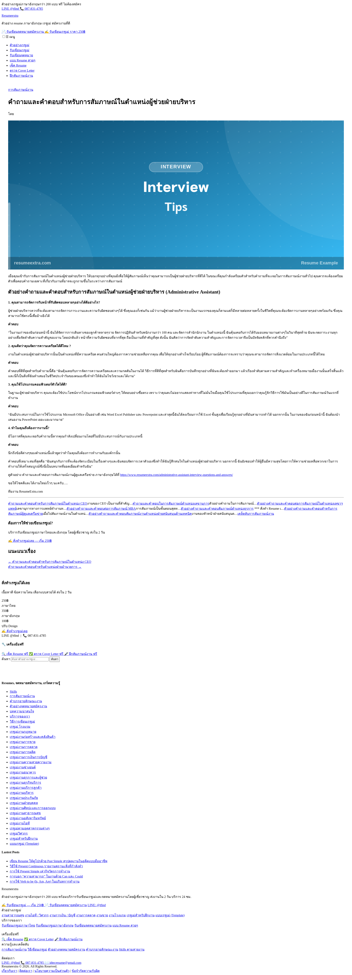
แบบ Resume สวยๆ (22, 60)
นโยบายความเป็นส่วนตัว (51, 971)
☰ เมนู (10, 36)
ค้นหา (6, 659)
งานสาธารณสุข (13, 915)
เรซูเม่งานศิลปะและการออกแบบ (33, 808)
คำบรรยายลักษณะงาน (26, 701)
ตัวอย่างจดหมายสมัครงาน (28, 706)
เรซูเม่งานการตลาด (23, 747)
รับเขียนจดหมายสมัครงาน (93, 925)
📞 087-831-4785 (31, 8)
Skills (13, 691)
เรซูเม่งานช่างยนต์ (23, 767)
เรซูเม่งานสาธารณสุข (25, 813)
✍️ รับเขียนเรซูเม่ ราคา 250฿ (65, 31)
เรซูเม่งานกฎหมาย (23, 731)
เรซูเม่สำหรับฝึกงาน (24, 838)
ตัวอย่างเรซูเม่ (19, 45)
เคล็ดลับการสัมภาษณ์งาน (256, 513)
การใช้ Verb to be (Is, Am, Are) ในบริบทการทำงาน (44, 881)
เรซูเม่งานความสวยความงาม (31, 762)
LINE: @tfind (97, 905)
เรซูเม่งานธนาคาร (23, 772)
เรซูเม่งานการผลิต (22, 752)
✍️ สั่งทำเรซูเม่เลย (15, 631)
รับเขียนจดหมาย (21, 55)
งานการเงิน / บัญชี (62, 915)
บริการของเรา (20, 716)
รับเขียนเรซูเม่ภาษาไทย (18, 925)
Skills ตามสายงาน (131, 949)
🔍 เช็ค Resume (15, 654)
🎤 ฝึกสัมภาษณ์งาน (80, 654)
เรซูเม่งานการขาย (22, 742)
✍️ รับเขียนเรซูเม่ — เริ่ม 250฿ (23, 905)
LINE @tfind (11, 8)
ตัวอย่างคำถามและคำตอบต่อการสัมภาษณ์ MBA (101, 508)
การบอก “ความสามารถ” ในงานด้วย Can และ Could (46, 876)
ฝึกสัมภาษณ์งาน (21, 75)
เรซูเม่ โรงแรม (20, 726)
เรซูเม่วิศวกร (19, 833)
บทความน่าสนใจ (22, 711)
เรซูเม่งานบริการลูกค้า (26, 787)
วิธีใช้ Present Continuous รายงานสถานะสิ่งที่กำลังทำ (46, 866)
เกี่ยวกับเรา (9, 971)
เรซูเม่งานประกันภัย (24, 798)
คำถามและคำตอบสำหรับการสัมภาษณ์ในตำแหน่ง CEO (47, 503)
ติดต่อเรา (25, 971)
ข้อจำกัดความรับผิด (86, 971)
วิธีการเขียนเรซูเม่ (22, 721)
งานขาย (102, 915)
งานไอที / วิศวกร (37, 915)
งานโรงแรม (117, 915)
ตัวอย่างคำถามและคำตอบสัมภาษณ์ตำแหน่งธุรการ (217, 508)
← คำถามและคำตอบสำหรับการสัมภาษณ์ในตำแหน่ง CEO (49, 561)
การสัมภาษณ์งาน (20, 89)
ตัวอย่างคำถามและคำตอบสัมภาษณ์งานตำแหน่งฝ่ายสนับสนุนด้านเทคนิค (140, 513)
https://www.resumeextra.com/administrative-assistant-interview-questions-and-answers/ (176, 475)
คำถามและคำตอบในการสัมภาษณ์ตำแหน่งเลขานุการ (171, 503)
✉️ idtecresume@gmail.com (63, 962)
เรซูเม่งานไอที (20, 823)
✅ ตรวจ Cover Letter (46, 654)
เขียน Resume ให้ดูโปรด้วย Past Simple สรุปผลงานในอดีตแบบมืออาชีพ (58, 861)
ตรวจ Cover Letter (22, 70)
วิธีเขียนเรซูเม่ (37, 949)
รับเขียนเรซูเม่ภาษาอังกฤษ (55, 925)
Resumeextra (10, 15)
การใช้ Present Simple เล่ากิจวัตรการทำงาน (40, 871)
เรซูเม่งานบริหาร (22, 792)
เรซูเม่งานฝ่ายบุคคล (24, 803)
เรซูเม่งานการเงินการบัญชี (28, 757)
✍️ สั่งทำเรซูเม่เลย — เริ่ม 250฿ (30, 540)
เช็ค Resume (18, 65)
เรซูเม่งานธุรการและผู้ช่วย (28, 777)
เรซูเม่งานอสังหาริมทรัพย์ (28, 818)
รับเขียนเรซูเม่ (19, 50)
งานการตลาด (86, 915)
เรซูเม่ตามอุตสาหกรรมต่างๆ (30, 828)
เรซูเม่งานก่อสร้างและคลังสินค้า (32, 736)
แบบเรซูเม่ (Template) (24, 843)
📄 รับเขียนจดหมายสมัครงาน (23, 31)
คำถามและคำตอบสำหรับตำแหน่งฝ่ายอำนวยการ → (44, 567)
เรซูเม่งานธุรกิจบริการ (25, 782)
